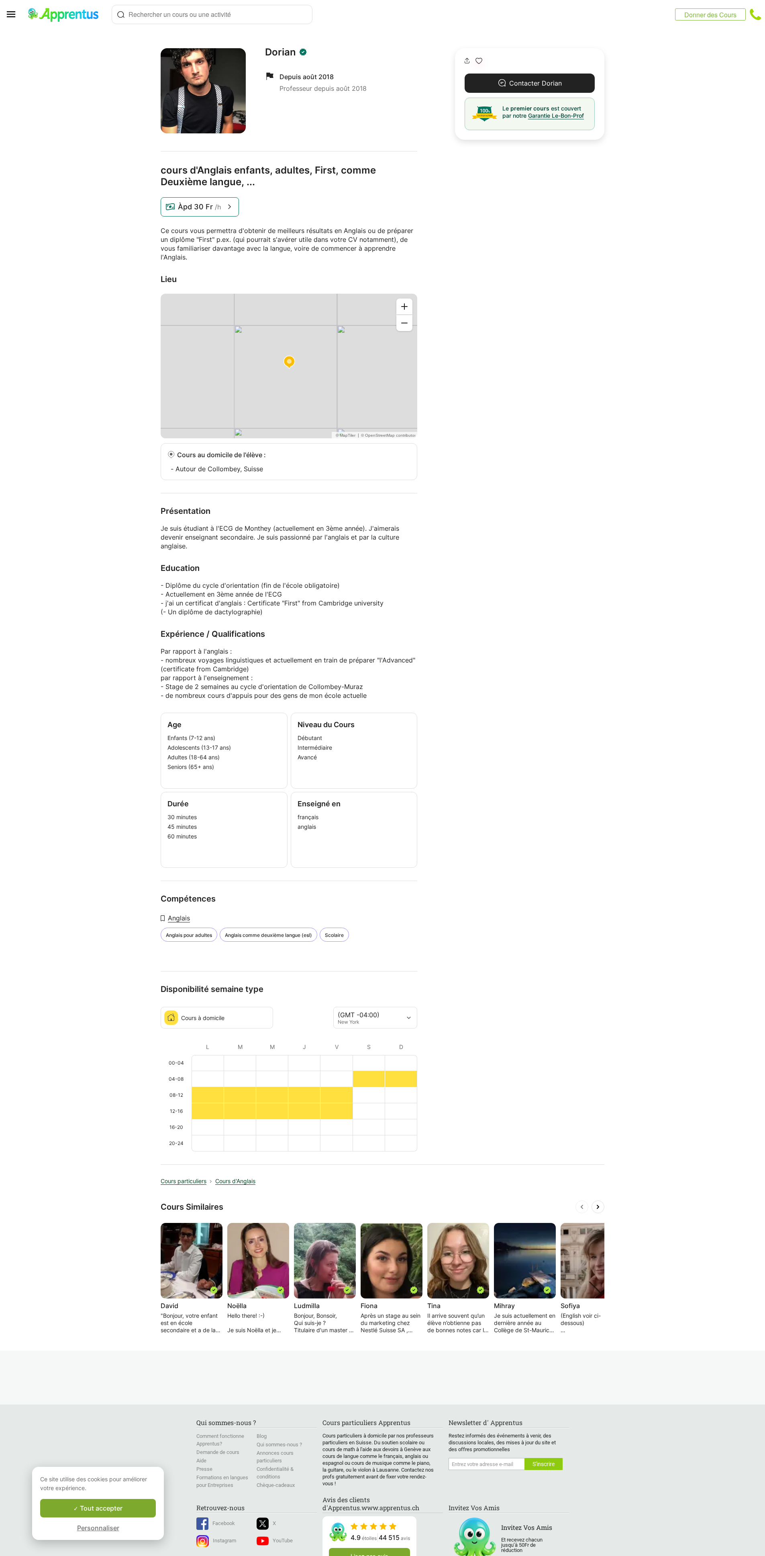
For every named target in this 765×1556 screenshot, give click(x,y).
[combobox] (212, 14)
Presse (204, 1469)
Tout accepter (100, 1508)
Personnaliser (98, 1528)
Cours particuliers (183, 1181)
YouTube (283, 1541)
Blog (262, 1436)
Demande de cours (217, 1452)
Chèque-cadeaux (276, 1485)
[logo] (66, 14)
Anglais (179, 918)
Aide (201, 1461)
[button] (478, 61)
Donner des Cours (710, 14)
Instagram (224, 1541)
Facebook (223, 1523)
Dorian (280, 52)
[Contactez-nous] (755, 14)
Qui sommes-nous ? (279, 1444)
